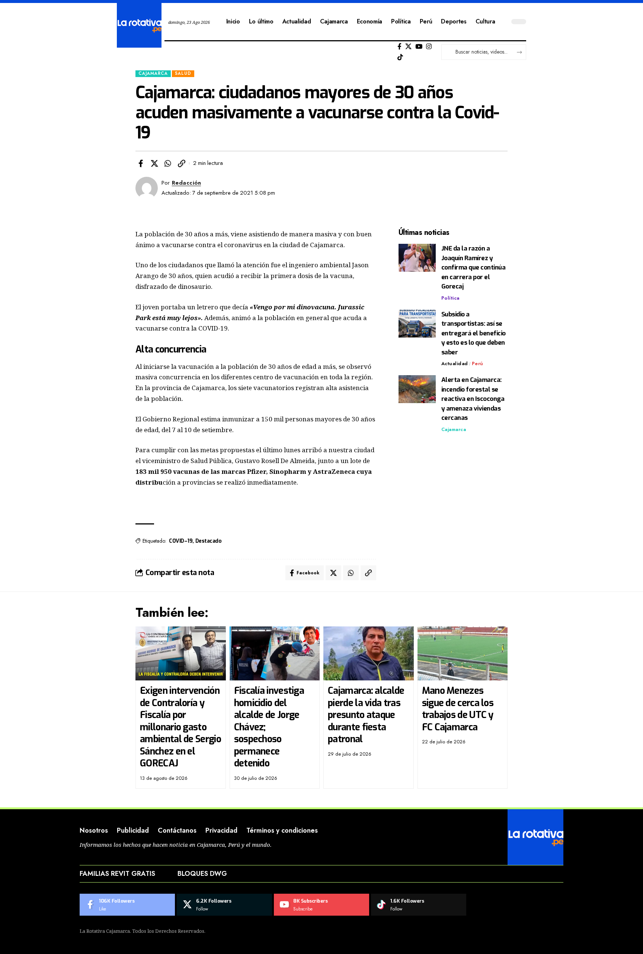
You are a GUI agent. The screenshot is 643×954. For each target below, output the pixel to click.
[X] (408, 46)
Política (450, 297)
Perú (477, 363)
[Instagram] (429, 46)
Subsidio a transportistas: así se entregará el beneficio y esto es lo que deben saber (473, 333)
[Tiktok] (400, 57)
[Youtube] (321, 905)
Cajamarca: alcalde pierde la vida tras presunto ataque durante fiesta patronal (366, 715)
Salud (183, 73)
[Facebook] (399, 46)
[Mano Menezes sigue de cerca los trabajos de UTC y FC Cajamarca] (463, 653)
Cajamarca (153, 73)
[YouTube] (418, 46)
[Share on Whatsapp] (168, 163)
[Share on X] (154, 163)
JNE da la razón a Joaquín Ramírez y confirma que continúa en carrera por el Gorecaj (473, 267)
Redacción (186, 183)
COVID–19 (180, 541)
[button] (181, 163)
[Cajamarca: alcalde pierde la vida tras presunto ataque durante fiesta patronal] (368, 653)
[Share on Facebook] (140, 163)
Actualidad (454, 363)
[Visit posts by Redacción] (146, 188)
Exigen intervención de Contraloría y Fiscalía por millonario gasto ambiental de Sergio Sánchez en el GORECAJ (180, 727)
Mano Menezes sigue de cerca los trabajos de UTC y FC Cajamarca (457, 709)
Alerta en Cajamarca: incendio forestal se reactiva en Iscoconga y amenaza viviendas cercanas (473, 399)
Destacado (208, 541)
